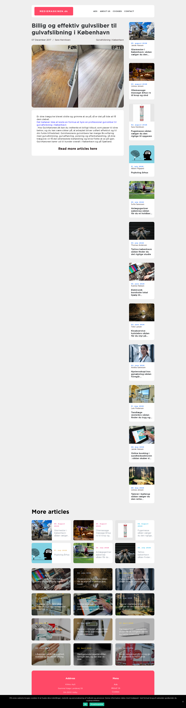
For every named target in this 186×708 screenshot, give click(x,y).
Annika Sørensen (138, 367)
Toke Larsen (136, 327)
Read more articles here (77, 149)
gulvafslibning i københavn (110, 40)
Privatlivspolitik (97, 704)
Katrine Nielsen (137, 286)
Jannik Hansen (137, 45)
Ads (95, 11)
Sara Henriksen (62, 40)
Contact (129, 11)
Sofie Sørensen (137, 204)
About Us (105, 11)
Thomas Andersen (139, 245)
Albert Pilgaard (137, 168)
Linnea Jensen (137, 86)
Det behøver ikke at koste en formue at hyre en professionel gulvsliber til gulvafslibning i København (77, 123)
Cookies (117, 11)
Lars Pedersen (137, 408)
